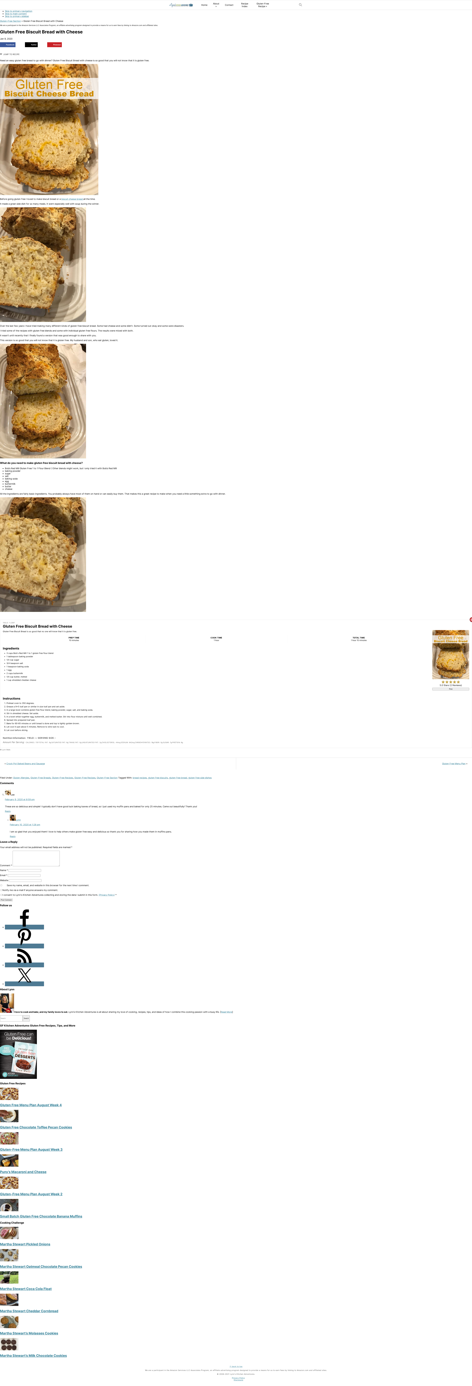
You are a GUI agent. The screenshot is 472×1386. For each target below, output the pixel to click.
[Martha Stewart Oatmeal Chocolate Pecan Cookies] (9, 1260)
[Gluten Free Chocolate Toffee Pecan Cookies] (9, 1121)
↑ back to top (236, 1366)
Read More (226, 1012)
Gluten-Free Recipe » (263, 5)
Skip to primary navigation (18, 11)
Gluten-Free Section (10, 21)
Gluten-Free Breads (40, 777)
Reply (8, 811)
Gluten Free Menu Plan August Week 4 (31, 1105)
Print (450, 689)
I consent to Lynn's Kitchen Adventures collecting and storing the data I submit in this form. (59, 895)
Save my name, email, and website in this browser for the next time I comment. (48, 885)
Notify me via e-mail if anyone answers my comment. (30, 890)
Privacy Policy (238, 1378)
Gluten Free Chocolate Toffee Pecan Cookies (36, 1127)
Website (4, 880)
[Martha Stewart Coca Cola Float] (9, 1282)
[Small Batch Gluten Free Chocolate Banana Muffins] (9, 1210)
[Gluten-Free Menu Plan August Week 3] (9, 1143)
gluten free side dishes (200, 777)
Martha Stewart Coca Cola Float (26, 1289)
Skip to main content (16, 13)
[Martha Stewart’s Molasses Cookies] (9, 1327)
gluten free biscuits (158, 777)
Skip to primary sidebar (17, 16)
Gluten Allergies (21, 777)
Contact (229, 5)
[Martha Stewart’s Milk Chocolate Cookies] (9, 1349)
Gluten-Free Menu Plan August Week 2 (31, 1194)
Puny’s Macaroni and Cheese (23, 1172)
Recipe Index (244, 5)
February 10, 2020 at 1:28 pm (25, 824)
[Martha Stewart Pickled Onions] (9, 1238)
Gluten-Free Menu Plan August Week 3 (31, 1149)
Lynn (18, 820)
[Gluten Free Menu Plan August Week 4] (9, 1099)
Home (204, 5)
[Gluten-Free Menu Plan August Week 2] (9, 1188)
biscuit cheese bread (72, 199)
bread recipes (140, 777)
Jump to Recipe (11, 54)
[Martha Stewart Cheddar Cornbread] (9, 1305)
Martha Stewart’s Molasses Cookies (29, 1333)
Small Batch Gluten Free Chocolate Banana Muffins (41, 1216)
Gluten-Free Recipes (62, 777)
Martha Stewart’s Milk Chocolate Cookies (33, 1356)
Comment (6, 865)
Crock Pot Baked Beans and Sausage (25, 763)
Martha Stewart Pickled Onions (25, 1244)
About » (216, 5)
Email (3, 875)
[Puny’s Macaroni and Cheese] (9, 1166)
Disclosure (238, 1380)
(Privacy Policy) (107, 895)
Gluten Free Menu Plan (454, 763)
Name (4, 870)
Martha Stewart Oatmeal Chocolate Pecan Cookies (41, 1267)
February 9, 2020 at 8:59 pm (20, 799)
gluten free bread (178, 777)
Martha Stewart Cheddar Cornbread (29, 1311)
